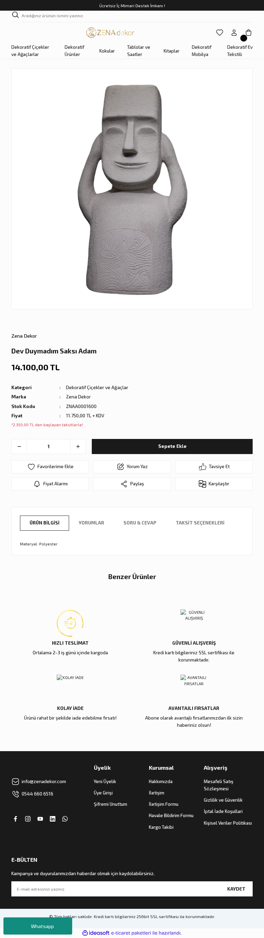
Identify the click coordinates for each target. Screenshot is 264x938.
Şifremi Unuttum (110, 804)
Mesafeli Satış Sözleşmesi (218, 785)
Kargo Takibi (161, 827)
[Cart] (248, 33)
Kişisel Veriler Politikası (228, 823)
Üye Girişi (103, 792)
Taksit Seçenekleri (200, 522)
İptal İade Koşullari (223, 811)
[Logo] (110, 32)
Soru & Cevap (139, 522)
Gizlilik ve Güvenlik (223, 800)
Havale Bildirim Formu (171, 815)
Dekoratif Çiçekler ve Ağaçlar (97, 387)
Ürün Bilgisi (44, 522)
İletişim (156, 792)
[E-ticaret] (131, 933)
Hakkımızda (161, 781)
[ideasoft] (96, 933)
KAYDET (236, 889)
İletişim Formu (163, 804)
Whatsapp (42, 926)
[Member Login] (234, 33)
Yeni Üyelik (105, 781)
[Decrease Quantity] (19, 446)
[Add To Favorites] (50, 466)
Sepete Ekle (172, 446)
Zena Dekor (24, 336)
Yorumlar (91, 522)
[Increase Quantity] (77, 446)
